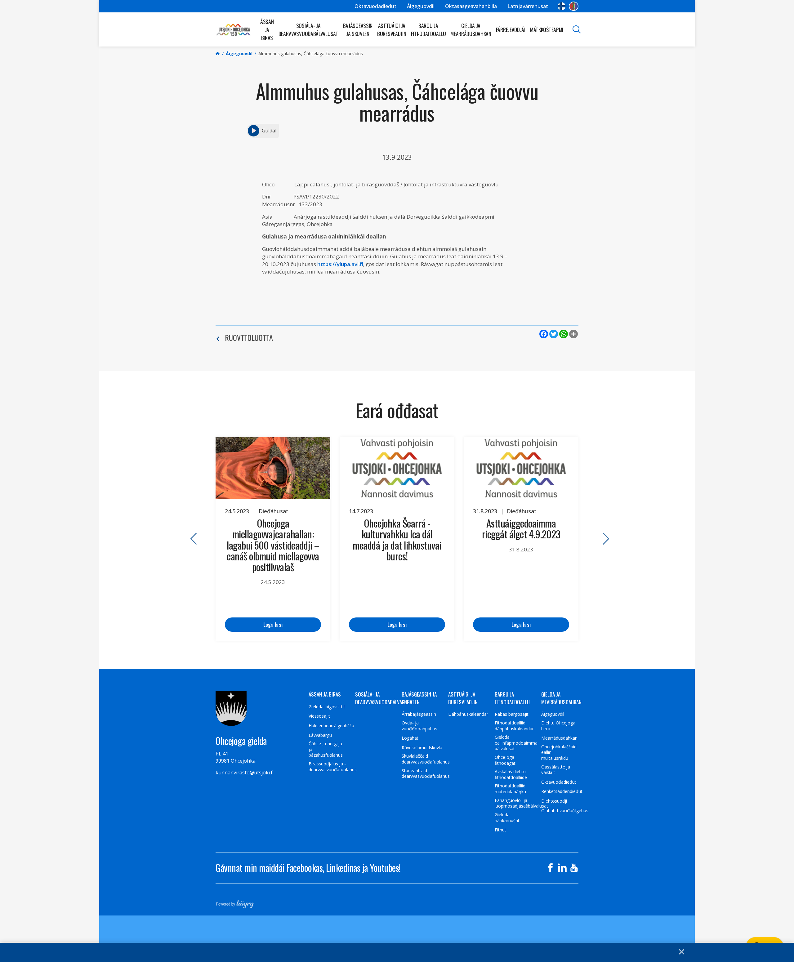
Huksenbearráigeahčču (331, 725)
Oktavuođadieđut (375, 6)
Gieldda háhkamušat (507, 817)
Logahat (410, 738)
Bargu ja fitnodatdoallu (428, 29)
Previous (191, 539)
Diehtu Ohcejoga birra (558, 726)
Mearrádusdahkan (559, 738)
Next (603, 539)
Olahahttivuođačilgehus (564, 810)
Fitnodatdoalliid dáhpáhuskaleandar (514, 726)
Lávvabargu (320, 735)
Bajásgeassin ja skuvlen (357, 29)
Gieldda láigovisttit (327, 707)
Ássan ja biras (267, 29)
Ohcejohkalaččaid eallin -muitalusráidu (559, 752)
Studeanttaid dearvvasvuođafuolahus (426, 773)
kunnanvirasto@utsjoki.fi (245, 772)
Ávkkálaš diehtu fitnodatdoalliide (511, 774)
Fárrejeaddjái (510, 29)
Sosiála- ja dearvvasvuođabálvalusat (308, 29)
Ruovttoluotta (249, 337)
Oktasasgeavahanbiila (471, 6)
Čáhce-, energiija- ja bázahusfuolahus (326, 749)
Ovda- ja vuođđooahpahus (419, 726)
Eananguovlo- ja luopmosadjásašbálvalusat (521, 803)
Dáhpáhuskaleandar (468, 714)
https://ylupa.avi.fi (340, 264)
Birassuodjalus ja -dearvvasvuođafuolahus (333, 767)
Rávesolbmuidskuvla (422, 747)
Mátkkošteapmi (546, 29)
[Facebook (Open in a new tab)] (550, 867)
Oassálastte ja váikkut (555, 770)
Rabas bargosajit (512, 714)
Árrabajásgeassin (419, 714)
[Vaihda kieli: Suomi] (561, 6)
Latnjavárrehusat (527, 6)
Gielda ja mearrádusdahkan (470, 29)
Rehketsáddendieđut (561, 791)
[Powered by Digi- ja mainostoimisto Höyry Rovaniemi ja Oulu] (235, 902)
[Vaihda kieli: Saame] (573, 6)
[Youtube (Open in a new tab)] (574, 867)
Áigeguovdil (421, 6)
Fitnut (500, 830)
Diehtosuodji (554, 801)
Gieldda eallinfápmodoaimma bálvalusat (516, 742)
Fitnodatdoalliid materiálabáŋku (510, 789)
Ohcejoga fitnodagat (505, 760)
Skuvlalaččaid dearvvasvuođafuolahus (426, 759)
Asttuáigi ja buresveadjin (391, 29)
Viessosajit (319, 716)
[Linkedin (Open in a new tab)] (562, 867)
